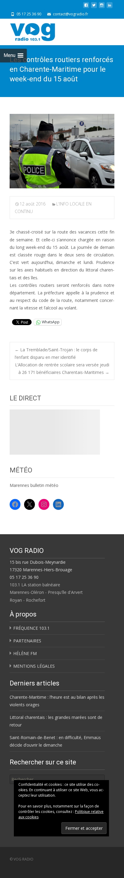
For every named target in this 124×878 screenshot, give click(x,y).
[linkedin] (110, 7)
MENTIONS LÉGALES (34, 666)
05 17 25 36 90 (24, 577)
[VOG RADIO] (43, 31)
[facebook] (86, 7)
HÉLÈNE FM (25, 653)
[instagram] (102, 7)
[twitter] (94, 7)
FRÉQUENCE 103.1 (31, 628)
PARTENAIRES (27, 641)
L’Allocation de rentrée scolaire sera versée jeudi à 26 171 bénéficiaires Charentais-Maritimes (62, 368)
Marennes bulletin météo (34, 485)
